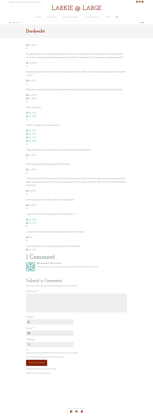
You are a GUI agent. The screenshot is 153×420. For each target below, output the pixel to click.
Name (30, 317)
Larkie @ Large (76, 9)
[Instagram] (139, 2)
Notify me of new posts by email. (38, 373)
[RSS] (142, 2)
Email (30, 328)
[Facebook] (137, 2)
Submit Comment (37, 362)
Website (30, 339)
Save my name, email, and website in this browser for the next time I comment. (52, 353)
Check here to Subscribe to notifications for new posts (46, 357)
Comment (32, 291)
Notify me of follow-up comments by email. (42, 369)
